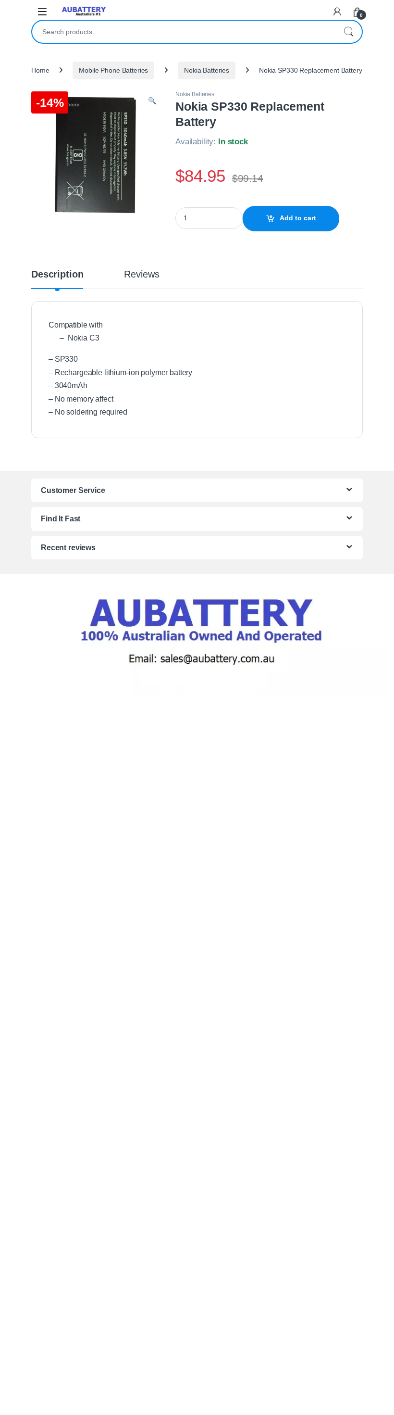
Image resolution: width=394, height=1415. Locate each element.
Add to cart (298, 218)
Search (348, 32)
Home (40, 70)
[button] (152, 101)
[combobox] (183, 32)
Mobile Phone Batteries (113, 70)
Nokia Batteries (206, 70)
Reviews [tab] (141, 274)
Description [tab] (57, 274)
